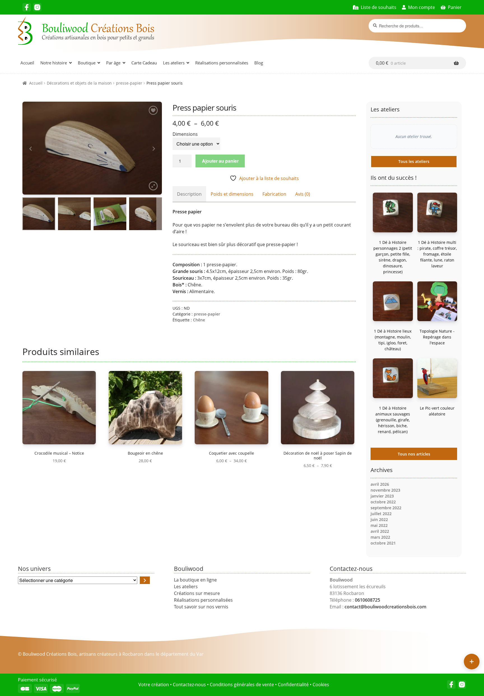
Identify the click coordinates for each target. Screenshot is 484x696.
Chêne (199, 320)
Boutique (87, 63)
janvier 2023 (382, 496)
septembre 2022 (386, 507)
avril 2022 (380, 531)
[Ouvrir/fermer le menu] (472, 661)
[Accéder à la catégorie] (145, 580)
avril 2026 (380, 484)
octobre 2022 (383, 502)
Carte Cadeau (144, 63)
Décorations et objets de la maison (79, 83)
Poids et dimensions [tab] (232, 194)
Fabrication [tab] (274, 194)
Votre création (153, 684)
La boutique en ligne (195, 580)
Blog (258, 63)
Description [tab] (189, 194)
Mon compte (421, 7)
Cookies (321, 684)
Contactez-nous (189, 684)
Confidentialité (293, 684)
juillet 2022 (381, 513)
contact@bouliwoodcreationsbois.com (385, 607)
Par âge (113, 63)
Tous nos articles (414, 454)
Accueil (27, 63)
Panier (455, 7)
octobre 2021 (383, 543)
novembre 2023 (385, 490)
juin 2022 (379, 519)
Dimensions (185, 134)
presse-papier (129, 83)
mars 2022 (380, 537)
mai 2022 (379, 525)
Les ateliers (174, 63)
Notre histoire (53, 63)
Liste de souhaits (378, 7)
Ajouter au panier (220, 161)
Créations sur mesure (197, 593)
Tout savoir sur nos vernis (201, 607)
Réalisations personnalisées (221, 63)
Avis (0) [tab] (302, 194)
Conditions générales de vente (242, 684)
